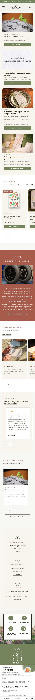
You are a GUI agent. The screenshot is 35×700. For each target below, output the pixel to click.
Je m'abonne (17, 599)
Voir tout (30, 184)
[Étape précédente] (4, 385)
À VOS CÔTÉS (23, 633)
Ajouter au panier (14, 226)
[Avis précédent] (5, 444)
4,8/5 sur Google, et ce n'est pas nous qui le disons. (16, 403)
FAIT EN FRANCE (11, 623)
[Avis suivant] (10, 444)
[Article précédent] (5, 510)
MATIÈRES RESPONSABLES (11, 634)
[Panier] (30, 7)
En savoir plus (6, 334)
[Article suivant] (9, 510)
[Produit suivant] (8, 236)
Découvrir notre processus (17, 314)
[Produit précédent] (4, 236)
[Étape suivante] (8, 385)
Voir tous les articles (17, 516)
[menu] (3, 7)
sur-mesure (24, 623)
